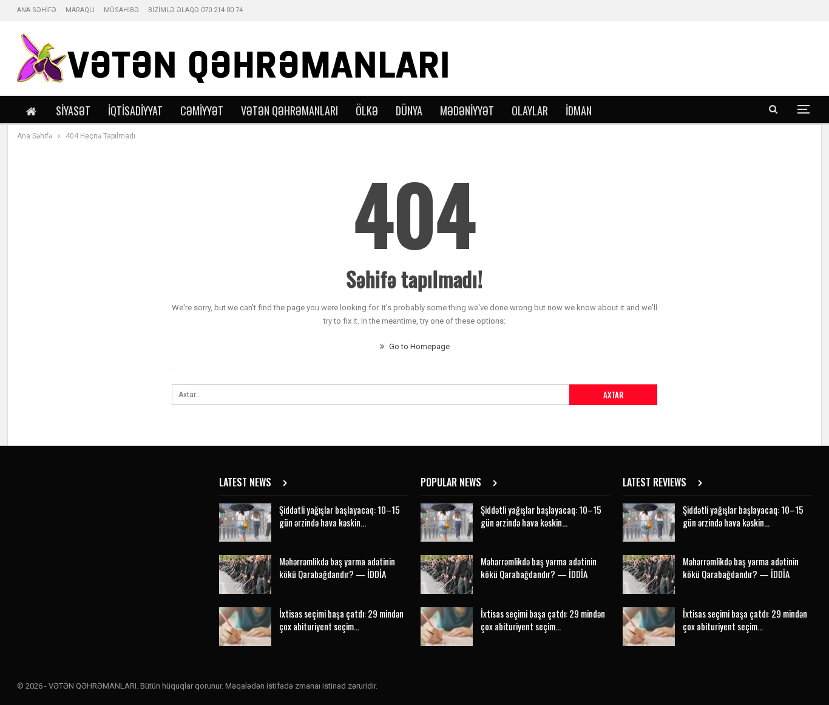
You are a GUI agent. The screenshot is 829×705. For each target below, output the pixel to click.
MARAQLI (80, 10)
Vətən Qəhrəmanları (289, 110)
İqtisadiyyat (135, 110)
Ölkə (367, 110)
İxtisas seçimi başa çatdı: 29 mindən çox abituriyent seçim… (341, 620)
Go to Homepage (418, 346)
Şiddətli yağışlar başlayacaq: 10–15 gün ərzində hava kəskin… (339, 516)
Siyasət (73, 110)
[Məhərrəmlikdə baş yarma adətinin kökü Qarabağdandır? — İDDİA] (245, 574)
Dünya (409, 110)
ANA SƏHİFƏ (36, 10)
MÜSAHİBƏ (121, 10)
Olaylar (530, 110)
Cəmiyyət (201, 110)
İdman (579, 110)
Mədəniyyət (467, 110)
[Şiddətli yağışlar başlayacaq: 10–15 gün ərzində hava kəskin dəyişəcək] (245, 522)
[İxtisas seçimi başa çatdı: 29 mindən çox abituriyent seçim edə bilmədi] (245, 626)
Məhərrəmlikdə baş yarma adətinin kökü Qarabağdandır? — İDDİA (337, 567)
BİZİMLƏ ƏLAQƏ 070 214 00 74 (195, 10)
